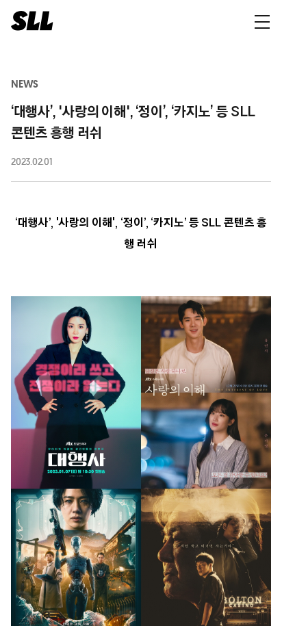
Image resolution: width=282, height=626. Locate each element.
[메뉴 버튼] (262, 21)
